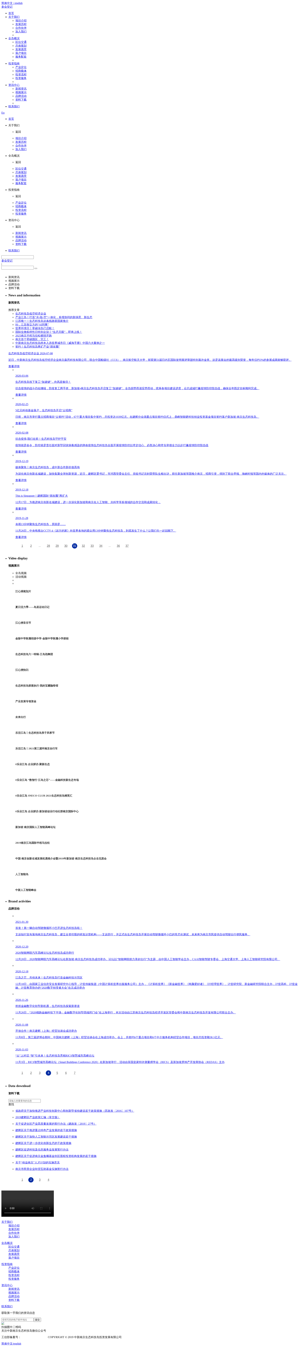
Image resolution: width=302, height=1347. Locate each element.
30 (65, 545)
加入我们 (21, 31)
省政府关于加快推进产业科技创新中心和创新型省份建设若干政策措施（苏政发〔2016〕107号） (74, 1110)
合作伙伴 (21, 27)
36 (118, 545)
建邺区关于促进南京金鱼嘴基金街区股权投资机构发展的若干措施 (55, 1156)
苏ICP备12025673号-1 (34, 1337)
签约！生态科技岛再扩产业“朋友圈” (37, 346)
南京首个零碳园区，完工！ (32, 339)
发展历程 (21, 24)
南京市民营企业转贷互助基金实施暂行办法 (42, 1168)
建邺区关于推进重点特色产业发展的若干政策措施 (46, 1130)
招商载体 (21, 70)
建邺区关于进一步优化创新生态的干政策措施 (43, 1143)
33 (92, 545)
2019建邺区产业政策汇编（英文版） (37, 1117)
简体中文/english (11, 1343)
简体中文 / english (12, 3)
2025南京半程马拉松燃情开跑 (33, 335)
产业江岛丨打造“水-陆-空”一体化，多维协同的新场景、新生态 (53, 317)
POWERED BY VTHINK (150, 1337)
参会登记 (7, 6)
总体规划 (21, 45)
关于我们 (14, 16)
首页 (11, 13)
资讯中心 (14, 84)
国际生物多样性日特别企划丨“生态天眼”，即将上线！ (48, 331)
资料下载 (21, 99)
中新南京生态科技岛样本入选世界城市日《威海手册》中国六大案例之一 (60, 342)
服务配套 (21, 56)
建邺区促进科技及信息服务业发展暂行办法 (42, 1149)
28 (48, 545)
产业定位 (21, 67)
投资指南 (14, 63)
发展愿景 (21, 49)
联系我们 (14, 106)
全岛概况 (14, 38)
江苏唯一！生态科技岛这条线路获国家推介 (42, 320)
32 (83, 545)
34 (100, 545)
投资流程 (21, 74)
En (3, 112)
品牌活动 (21, 95)
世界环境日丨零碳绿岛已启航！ (35, 328)
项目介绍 (21, 20)
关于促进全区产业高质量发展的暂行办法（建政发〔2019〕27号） (55, 1123)
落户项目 (21, 53)
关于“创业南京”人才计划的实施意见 (37, 1162)
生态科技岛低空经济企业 (30, 313)
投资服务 (21, 78)
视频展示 (21, 92)
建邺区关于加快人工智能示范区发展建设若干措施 (46, 1136)
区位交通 (21, 42)
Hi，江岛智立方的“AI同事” (32, 324)
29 (57, 545)
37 (127, 545)
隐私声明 (128, 1337)
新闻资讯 (21, 88)
